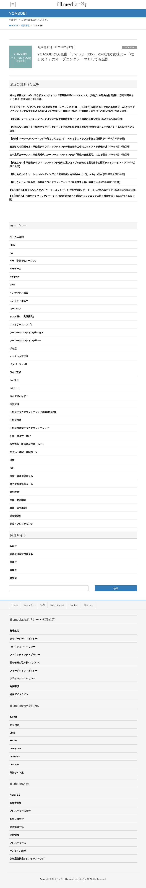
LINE (12, 732)
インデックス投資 (19, 292)
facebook (15, 756)
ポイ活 (13, 348)
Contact (74, 605)
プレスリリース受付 (20, 810)
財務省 (13, 578)
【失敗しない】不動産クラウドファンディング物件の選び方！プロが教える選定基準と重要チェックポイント (66, 162)
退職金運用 (15, 515)
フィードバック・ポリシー (24, 670)
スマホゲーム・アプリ (21, 324)
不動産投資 (15, 420)
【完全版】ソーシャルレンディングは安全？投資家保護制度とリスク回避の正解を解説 (55, 118)
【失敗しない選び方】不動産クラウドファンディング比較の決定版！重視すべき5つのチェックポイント (64, 126)
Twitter (13, 716)
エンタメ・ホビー (19, 300)
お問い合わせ (17, 818)
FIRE (12, 245)
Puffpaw (14, 276)
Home (15, 605)
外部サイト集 (17, 772)
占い (12, 468)
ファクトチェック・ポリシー (25, 654)
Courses (88, 605)
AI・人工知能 (17, 237)
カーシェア (15, 308)
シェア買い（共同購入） (22, 316)
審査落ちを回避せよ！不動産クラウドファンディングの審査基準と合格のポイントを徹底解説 (58, 146)
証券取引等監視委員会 (21, 554)
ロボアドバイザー (19, 396)
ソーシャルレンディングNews (25, 340)
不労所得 (14, 404)
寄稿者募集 (15, 802)
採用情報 (14, 834)
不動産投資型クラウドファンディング (29, 428)
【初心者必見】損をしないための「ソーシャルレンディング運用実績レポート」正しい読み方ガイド (61, 190)
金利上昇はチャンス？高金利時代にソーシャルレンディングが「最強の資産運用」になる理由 (58, 154)
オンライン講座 (18, 850)
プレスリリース (18, 842)
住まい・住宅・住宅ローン (24, 452)
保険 (12, 460)
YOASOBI (129, 47)
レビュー (14, 388)
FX (11, 253)
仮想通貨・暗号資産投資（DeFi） (27, 444)
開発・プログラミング (21, 523)
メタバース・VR (18, 364)
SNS (42, 605)
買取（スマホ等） (19, 508)
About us (15, 795)
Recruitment (57, 605)
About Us (29, 605)
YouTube (14, 724)
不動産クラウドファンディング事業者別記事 (33, 412)
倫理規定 (14, 630)
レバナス (14, 380)
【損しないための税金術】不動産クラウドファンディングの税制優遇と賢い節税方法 (54, 182)
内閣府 (13, 570)
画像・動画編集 (18, 500)
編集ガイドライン (19, 694)
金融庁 (13, 546)
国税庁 (13, 562)
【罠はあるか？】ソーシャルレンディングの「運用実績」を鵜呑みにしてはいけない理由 (56, 174)
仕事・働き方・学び (20, 436)
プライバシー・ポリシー (22, 678)
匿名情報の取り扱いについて (25, 662)
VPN (12, 284)
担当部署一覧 (17, 826)
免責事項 (14, 686)
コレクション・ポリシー (22, 646)
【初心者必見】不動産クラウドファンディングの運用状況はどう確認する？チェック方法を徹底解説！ (62, 195)
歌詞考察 (14, 492)
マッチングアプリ (19, 356)
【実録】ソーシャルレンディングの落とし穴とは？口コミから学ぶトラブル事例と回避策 (56, 138)
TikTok (13, 740)
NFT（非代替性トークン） (23, 260)
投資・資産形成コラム (21, 476)
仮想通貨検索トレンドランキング (27, 858)
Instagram (15, 748)
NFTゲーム (15, 268)
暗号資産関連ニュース (21, 484)
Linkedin (14, 764)
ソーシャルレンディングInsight (26, 332)
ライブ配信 (15, 372)
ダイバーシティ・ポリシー (24, 638)
